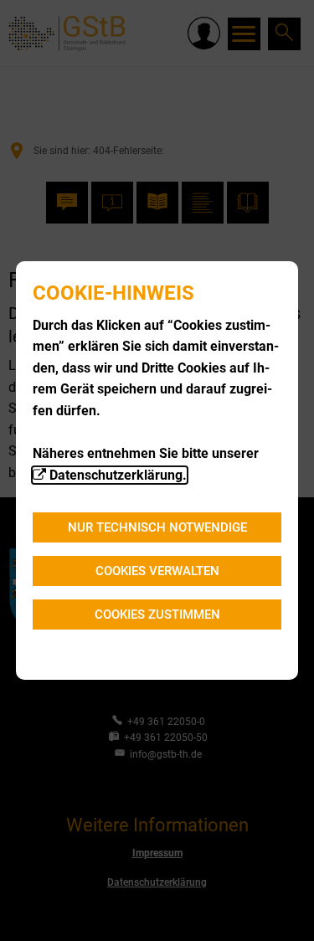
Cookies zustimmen (157, 614)
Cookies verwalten (157, 570)
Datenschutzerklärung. (118, 475)
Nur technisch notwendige (157, 527)
